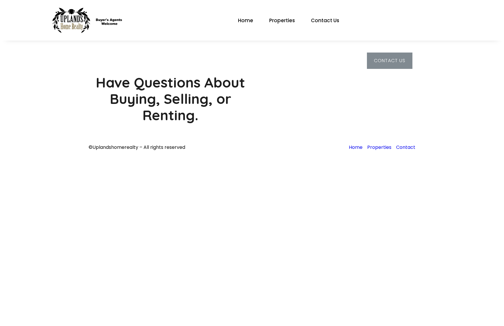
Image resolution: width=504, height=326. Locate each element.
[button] (389, 61)
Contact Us (325, 20)
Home (245, 20)
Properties (282, 20)
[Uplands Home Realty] (89, 20)
